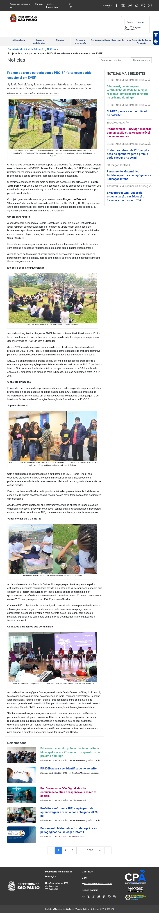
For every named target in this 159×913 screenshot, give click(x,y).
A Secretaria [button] (18, 40)
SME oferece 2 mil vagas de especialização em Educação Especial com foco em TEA (125, 196)
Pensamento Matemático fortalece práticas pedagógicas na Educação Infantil (129, 175)
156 (85, 878)
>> (100, 850)
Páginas (137, 27)
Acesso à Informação (80, 41)
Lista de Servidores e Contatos (98, 883)
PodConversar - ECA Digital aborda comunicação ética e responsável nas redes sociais (129, 132)
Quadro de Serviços (121, 40)
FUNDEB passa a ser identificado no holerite (127, 113)
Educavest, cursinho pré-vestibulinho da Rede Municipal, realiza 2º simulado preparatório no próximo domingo (128, 92)
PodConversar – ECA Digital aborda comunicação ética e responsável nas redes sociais (68, 792)
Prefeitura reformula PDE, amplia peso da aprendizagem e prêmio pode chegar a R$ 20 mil (128, 154)
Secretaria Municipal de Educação (26, 49)
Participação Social (101, 40)
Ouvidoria (39, 4)
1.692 (90, 850)
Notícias (131, 29)
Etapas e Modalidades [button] (39, 41)
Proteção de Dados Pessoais (141, 41)
